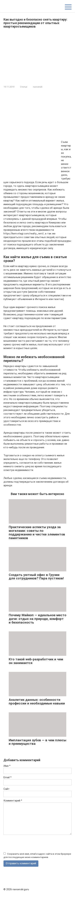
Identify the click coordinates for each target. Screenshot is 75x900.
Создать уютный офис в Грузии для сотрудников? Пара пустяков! (36, 576)
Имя (6, 765)
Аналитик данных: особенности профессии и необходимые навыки (37, 701)
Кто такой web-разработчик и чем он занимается (36, 661)
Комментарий (12, 800)
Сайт (6, 788)
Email (7, 777)
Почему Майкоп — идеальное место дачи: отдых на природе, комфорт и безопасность (37, 618)
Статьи (23, 86)
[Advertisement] (37, 56)
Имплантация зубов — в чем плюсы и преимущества (37, 742)
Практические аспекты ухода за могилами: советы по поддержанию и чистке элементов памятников (37, 532)
